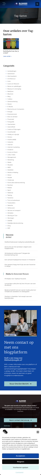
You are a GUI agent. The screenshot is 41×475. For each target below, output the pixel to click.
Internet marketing (13, 147)
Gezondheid (11, 127)
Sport (9, 190)
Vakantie (10, 205)
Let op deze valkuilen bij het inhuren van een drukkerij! (20, 284)
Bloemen (10, 94)
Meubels (10, 165)
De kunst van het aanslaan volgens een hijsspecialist (18, 247)
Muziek (9, 177)
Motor (9, 175)
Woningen (10, 218)
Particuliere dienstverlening (16, 182)
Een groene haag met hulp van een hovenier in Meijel (20, 265)
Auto (9, 81)
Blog (8, 96)
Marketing (10, 160)
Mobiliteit (10, 170)
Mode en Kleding (12, 172)
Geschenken (11, 124)
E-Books (10, 106)
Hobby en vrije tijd (13, 134)
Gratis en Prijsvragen (13, 129)
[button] (38, 432)
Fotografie (10, 122)
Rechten (10, 185)
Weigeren (20, 462)
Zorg (9, 225)
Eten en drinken (12, 116)
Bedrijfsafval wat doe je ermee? (11, 52)
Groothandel (11, 132)
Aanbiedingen (11, 71)
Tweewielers (11, 203)
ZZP (8, 228)
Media (9, 162)
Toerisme (10, 198)
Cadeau (9, 99)
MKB (9, 167)
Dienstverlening (12, 101)
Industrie (10, 142)
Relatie (9, 187)
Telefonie (10, 192)
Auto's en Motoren (13, 84)
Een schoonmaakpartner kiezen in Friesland (20, 260)
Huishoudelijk (11, 139)
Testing (9, 195)
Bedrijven (10, 91)
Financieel (10, 119)
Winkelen (10, 213)
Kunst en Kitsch (12, 152)
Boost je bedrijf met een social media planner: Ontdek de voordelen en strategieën (20, 290)
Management (11, 157)
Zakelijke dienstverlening (15, 223)
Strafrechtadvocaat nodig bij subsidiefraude (20, 242)
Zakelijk (9, 220)
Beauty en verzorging (14, 89)
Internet (10, 144)
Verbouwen (11, 208)
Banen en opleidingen (14, 86)
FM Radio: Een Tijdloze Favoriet (15, 279)
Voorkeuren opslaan (20, 467)
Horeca (9, 137)
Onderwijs (10, 180)
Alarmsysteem (12, 76)
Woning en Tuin (12, 215)
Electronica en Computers (15, 109)
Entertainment (12, 114)
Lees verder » (7, 56)
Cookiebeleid (19, 472)
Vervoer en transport (13, 210)
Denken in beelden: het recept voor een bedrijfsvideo (18, 297)
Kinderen (10, 149)
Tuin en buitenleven (13, 200)
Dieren (9, 104)
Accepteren (20, 456)
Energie (9, 111)
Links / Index (11, 154)
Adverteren (11, 73)
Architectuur (11, 78)
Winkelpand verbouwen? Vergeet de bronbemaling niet (17, 254)
